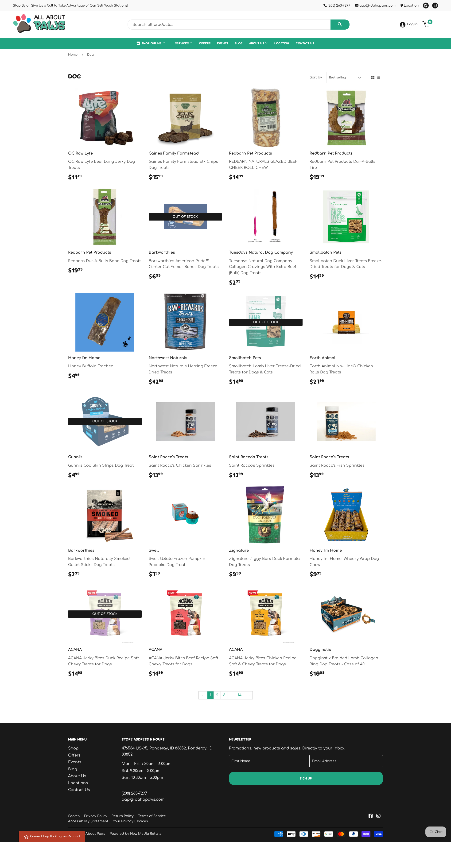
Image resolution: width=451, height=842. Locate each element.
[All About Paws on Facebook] (371, 816)
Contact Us (305, 43)
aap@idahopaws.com (377, 5)
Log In (412, 24)
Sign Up (306, 778)
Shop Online (152, 43)
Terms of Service (152, 816)
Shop (73, 748)
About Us (257, 43)
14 (239, 695)
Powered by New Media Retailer (136, 833)
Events (222, 43)
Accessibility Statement (88, 821)
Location (411, 5)
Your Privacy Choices (130, 821)
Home (73, 54)
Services (182, 43)
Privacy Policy (95, 816)
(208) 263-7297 (338, 5)
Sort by (316, 77)
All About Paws (92, 833)
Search (74, 816)
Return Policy (123, 816)
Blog (239, 43)
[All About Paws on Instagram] (378, 816)
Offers (204, 43)
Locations (78, 783)
